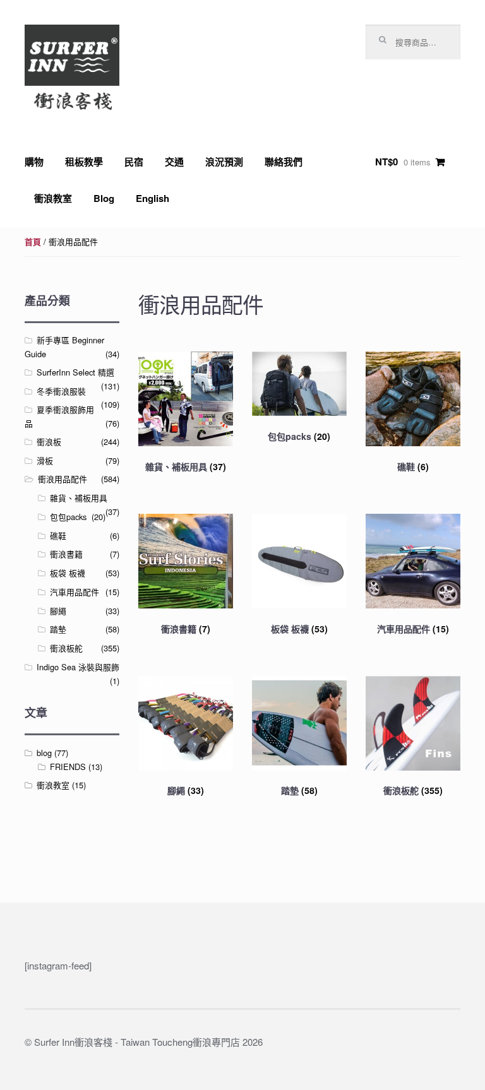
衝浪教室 (53, 198)
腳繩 (58, 611)
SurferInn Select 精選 (75, 372)
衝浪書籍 (66, 554)
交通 (174, 162)
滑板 (45, 460)
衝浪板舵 (66, 648)
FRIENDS (68, 767)
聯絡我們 (283, 162)
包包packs (68, 517)
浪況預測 (224, 162)
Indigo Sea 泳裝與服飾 (78, 667)
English (152, 198)
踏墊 (58, 629)
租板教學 (84, 162)
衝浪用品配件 (62, 479)
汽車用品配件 (74, 592)
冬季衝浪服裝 (61, 391)
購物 (34, 162)
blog (44, 753)
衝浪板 (49, 441)
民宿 (133, 162)
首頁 (33, 241)
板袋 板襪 (67, 573)
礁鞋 (58, 536)
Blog (103, 198)
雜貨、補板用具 (78, 498)
